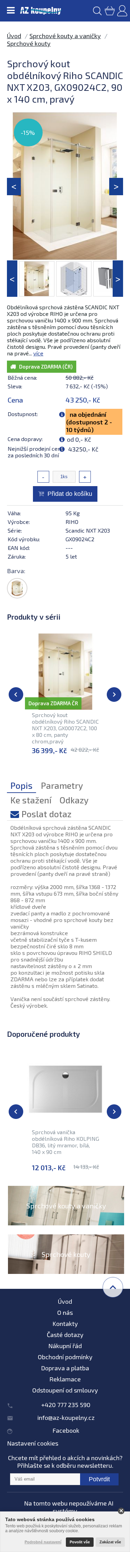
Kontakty (65, 1323)
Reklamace (65, 1379)
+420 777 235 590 (65, 1404)
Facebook (65, 1430)
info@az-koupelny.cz (66, 1417)
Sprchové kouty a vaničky (65, 36)
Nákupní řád (65, 1346)
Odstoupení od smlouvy (65, 1390)
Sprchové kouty (29, 43)
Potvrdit (99, 1479)
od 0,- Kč (79, 439)
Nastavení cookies (32, 1443)
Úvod (14, 36)
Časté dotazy (65, 1334)
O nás (65, 1312)
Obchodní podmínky (65, 1357)
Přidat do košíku (69, 493)
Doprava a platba (65, 1368)
